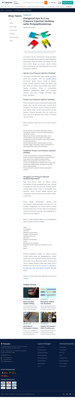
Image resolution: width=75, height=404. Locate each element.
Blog (60, 355)
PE (5, 6)
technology (9, 10)
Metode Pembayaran (42, 358)
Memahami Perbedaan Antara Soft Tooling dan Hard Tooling (30, 327)
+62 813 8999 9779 (7, 357)
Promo (39, 366)
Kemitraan (61, 352)
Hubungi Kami (62, 350)
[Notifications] (59, 2)
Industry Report (14, 37)
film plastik (47, 268)
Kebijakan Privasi (63, 358)
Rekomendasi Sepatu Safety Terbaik (28, 303)
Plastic (11, 23)
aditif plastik (39, 268)
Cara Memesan (41, 347)
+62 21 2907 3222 (7, 359)
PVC (12, 6)
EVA (45, 265)
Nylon (54, 265)
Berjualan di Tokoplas (42, 352)
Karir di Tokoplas (63, 363)
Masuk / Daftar (67, 2)
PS (40, 265)
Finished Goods (19, 6)
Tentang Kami (51, 6)
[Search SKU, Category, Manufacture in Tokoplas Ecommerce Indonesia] (45, 2)
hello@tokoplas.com (8, 361)
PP (2, 6)
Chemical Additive (32, 6)
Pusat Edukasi (60, 6)
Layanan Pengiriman (42, 355)
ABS (51, 265)
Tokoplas (25, 278)
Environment (13, 30)
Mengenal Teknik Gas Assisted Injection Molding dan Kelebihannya (48, 303)
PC (48, 265)
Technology (13, 26)
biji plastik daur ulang (29, 268)
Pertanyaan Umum (42, 350)
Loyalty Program (41, 363)
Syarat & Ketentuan (64, 360)
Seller (11, 40)
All (10, 19)
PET (9, 6)
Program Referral (42, 360)
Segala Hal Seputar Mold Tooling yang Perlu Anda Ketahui (48, 327)
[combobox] (32, 2)
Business (12, 33)
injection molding (51, 78)
